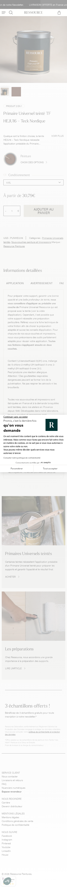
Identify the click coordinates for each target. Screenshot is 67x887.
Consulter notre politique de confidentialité (21, 457)
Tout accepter (50, 468)
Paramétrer (17, 468)
